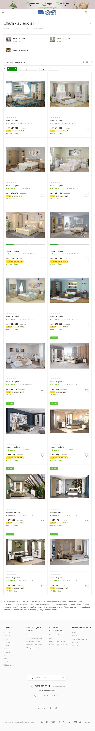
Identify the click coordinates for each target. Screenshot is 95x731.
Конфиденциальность (34, 645)
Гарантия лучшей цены (58, 645)
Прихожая (7, 652)
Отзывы (75, 636)
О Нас (74, 632)
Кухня (5, 639)
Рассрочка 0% (54, 635)
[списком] (87, 62)
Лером (5, 662)
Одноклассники (50, 708)
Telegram (44, 708)
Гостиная (6, 632)
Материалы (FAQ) (32, 648)
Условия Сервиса (32, 635)
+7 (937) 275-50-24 (42, 686)
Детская (6, 645)
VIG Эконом (7, 665)
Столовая (7, 642)
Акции (51, 638)
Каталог (7, 628)
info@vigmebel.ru (49, 690)
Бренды (75, 642)
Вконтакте (38, 708)
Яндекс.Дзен (56, 708)
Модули (6, 658)
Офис (5, 649)
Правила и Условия (33, 641)
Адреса (75, 645)
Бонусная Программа (57, 641)
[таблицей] (90, 62)
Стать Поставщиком (79, 639)
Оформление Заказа (34, 638)
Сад (4, 655)
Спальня (6, 636)
